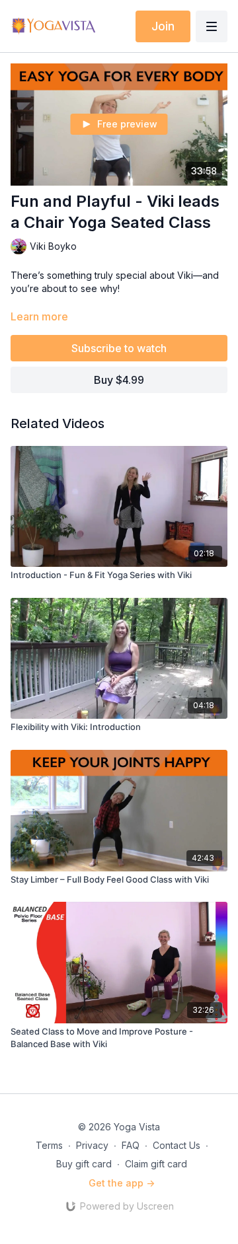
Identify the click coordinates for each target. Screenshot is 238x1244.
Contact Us (176, 1145)
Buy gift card (84, 1163)
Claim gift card (156, 1163)
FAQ (130, 1145)
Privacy (92, 1145)
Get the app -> (122, 1183)
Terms (49, 1145)
